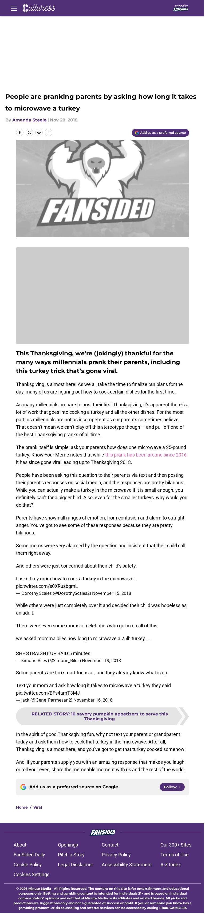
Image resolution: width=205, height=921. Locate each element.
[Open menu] (14, 8)
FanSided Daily (29, 854)
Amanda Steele (29, 120)
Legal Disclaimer (75, 864)
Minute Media (39, 889)
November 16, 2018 (92, 700)
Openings (68, 845)
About (20, 845)
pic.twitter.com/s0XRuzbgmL (47, 586)
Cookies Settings (31, 874)
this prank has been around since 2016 (145, 455)
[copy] (48, 132)
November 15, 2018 (111, 593)
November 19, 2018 (101, 660)
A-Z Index (170, 864)
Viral (37, 807)
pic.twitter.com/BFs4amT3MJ (48, 693)
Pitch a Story (71, 854)
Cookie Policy (28, 864)
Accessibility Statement (127, 864)
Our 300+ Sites (175, 845)
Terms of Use (174, 854)
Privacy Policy (116, 854)
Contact (110, 845)
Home (22, 807)
